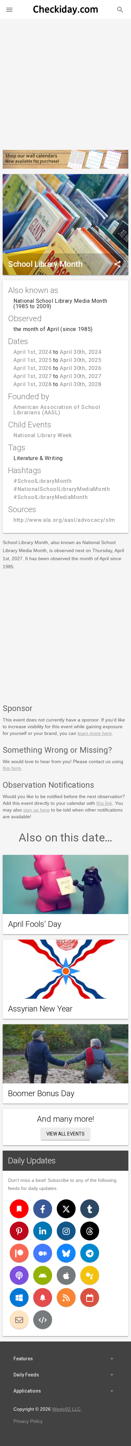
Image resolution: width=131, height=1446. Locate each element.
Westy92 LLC (66, 1409)
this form (12, 768)
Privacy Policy (28, 1421)
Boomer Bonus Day (41, 1093)
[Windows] (19, 1297)
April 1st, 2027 (32, 376)
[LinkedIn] (42, 1231)
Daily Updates (32, 1160)
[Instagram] (66, 1231)
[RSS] (66, 1297)
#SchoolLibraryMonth (42, 481)
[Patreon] (19, 1253)
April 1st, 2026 (32, 368)
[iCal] (89, 1297)
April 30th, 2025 (80, 360)
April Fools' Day (34, 924)
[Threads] (89, 1231)
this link (104, 803)
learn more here (95, 733)
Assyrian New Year (40, 1009)
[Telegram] (89, 1253)
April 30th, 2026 (80, 368)
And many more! (65, 1119)
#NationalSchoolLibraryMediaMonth (61, 489)
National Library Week (42, 435)
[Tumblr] (89, 1208)
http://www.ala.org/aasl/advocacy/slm (64, 520)
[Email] (19, 1319)
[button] (9, 9)
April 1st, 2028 (32, 384)
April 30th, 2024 (80, 352)
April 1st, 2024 (32, 352)
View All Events (65, 1134)
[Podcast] (19, 1275)
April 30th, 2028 (80, 384)
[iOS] (66, 1275)
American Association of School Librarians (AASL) (56, 410)
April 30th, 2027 (80, 376)
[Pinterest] (19, 1231)
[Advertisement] (65, 81)
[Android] (42, 1275)
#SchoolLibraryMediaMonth (50, 497)
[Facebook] (42, 1208)
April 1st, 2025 (32, 360)
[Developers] (42, 1319)
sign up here (36, 810)
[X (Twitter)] (66, 1208)
